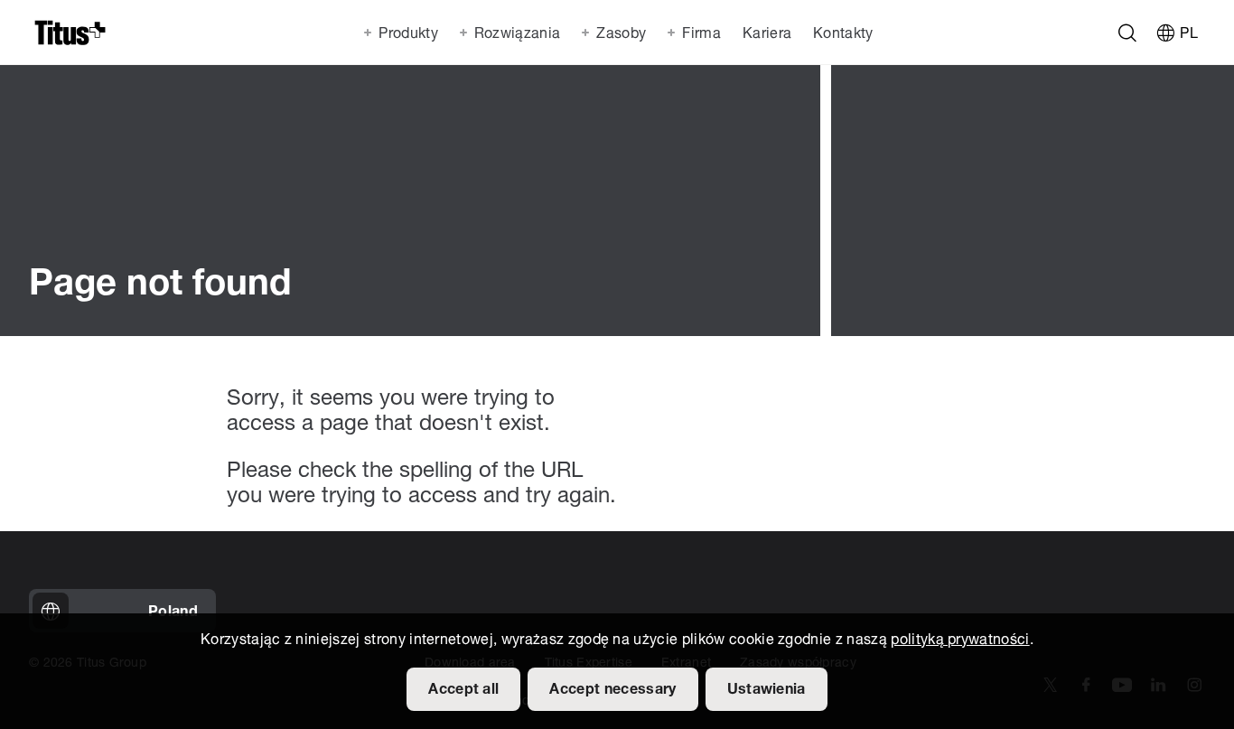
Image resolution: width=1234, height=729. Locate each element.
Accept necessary (612, 690)
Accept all (463, 690)
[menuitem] (765, 32)
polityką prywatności (960, 640)
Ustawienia (766, 690)
